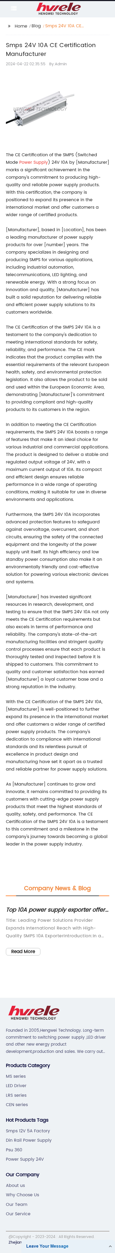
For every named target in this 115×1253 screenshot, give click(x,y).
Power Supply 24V (25, 1159)
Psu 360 (14, 1150)
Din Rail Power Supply (29, 1140)
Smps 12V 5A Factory (28, 1131)
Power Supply (33, 162)
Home (21, 26)
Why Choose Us (22, 1194)
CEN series (17, 1105)
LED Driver (16, 1086)
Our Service (18, 1213)
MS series (16, 1076)
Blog (36, 25)
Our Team (16, 1204)
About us (15, 1185)
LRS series (16, 1095)
